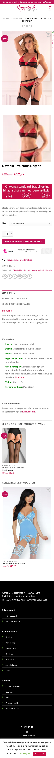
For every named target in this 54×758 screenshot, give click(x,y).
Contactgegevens (13, 686)
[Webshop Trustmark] (27, 251)
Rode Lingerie (31, 270)
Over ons (9, 692)
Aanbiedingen (11, 665)
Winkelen (18, 18)
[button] (3, 8)
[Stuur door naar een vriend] (19, 276)
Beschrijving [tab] (8, 293)
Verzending (10, 643)
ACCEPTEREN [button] (39, 754)
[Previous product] (29, 26)
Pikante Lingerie (19, 270)
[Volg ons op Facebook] (22, 727)
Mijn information (13, 621)
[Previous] (4, 107)
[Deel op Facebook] (9, 276)
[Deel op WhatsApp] (4, 276)
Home (6, 18)
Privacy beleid (12, 703)
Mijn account (11, 616)
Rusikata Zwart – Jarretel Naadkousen (13, 469)
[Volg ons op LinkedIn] (32, 727)
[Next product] (24, 26)
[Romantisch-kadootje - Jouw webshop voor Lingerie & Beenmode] (27, 9)
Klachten (9, 654)
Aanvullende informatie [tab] (14, 298)
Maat (4, 223)
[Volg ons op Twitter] (29, 727)
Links (8, 670)
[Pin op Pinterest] (24, 276)
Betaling (9, 637)
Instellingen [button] (24, 753)
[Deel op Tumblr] (29, 276)
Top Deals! (10, 659)
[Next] (12, 107)
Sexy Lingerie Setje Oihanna (14, 563)
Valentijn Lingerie (45, 270)
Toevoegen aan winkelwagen (23, 241)
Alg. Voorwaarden (13, 708)
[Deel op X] (14, 276)
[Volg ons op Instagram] (25, 727)
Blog (7, 697)
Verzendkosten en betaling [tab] (16, 304)
